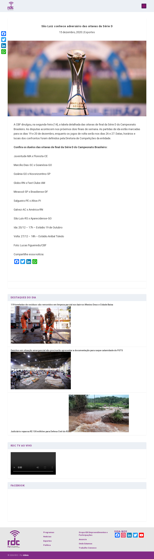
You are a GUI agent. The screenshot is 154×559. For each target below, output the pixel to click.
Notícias (47, 536)
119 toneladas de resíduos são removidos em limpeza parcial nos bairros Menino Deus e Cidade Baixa (62, 304)
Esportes (89, 32)
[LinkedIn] (4, 46)
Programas (48, 532)
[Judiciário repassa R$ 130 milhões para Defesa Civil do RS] (99, 431)
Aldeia (25, 555)
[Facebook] (4, 34)
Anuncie (83, 539)
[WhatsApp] (4, 52)
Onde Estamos (85, 543)
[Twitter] (4, 40)
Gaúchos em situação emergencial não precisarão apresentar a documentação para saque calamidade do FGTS (67, 350)
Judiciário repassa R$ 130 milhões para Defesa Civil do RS (40, 431)
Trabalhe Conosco (87, 548)
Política (47, 545)
